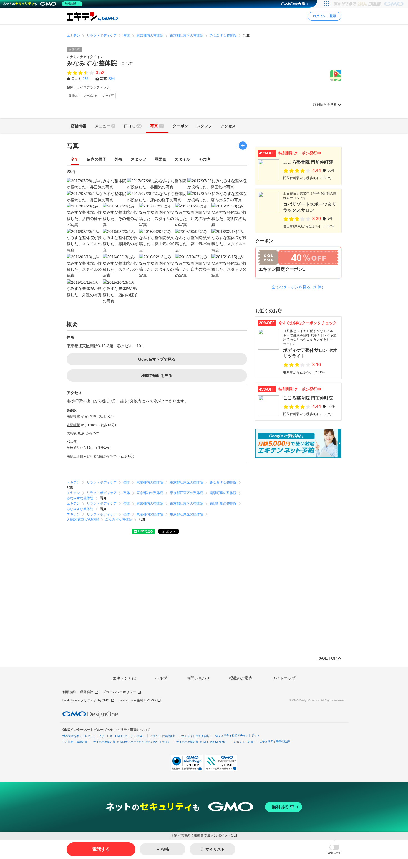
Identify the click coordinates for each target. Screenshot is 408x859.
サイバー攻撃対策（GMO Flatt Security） (202, 741)
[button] (334, 849)
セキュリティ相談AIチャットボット (237, 735)
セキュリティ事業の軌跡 (274, 741)
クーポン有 (90, 95)
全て (75, 159)
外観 (118, 159)
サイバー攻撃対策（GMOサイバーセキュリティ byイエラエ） (131, 741)
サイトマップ (283, 678)
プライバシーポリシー (119, 692)
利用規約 (69, 692)
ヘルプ (161, 678)
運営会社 (86, 692)
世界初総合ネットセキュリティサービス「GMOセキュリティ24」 (103, 736)
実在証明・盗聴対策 (74, 741)
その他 (204, 159)
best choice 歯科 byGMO (137, 700)
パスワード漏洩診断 (162, 736)
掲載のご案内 (241, 678)
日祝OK (73, 95)
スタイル (182, 159)
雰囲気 (160, 159)
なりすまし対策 (243, 741)
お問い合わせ (198, 678)
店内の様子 (96, 159)
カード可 (108, 95)
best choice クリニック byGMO (85, 700)
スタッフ (138, 159)
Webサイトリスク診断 (195, 736)
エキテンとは (124, 678)
